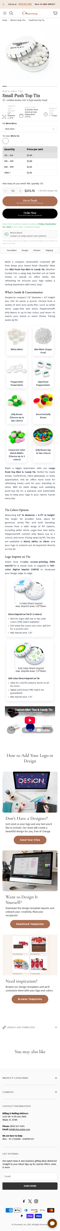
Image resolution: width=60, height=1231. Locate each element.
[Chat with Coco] (52, 1223)
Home (4, 20)
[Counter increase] (20, 191)
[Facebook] (24, 1201)
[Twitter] (30, 1201)
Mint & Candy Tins (18, 20)
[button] (4, 13)
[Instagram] (36, 1201)
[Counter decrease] (5, 191)
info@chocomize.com (19, 1129)
